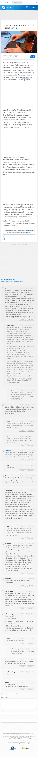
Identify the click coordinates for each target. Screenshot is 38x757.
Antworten (30, 319)
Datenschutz (21, 743)
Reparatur (25, 244)
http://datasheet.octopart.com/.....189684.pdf (19, 621)
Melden (22, 319)
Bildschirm (13, 244)
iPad (19, 244)
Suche (27, 2)
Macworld (25, 77)
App (31, 2)
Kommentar (5, 697)
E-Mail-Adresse (5, 717)
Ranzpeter (8, 450)
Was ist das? (28, 232)
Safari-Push (28, 743)
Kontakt (35, 2)
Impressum (14, 743)
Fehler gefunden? (9, 239)
